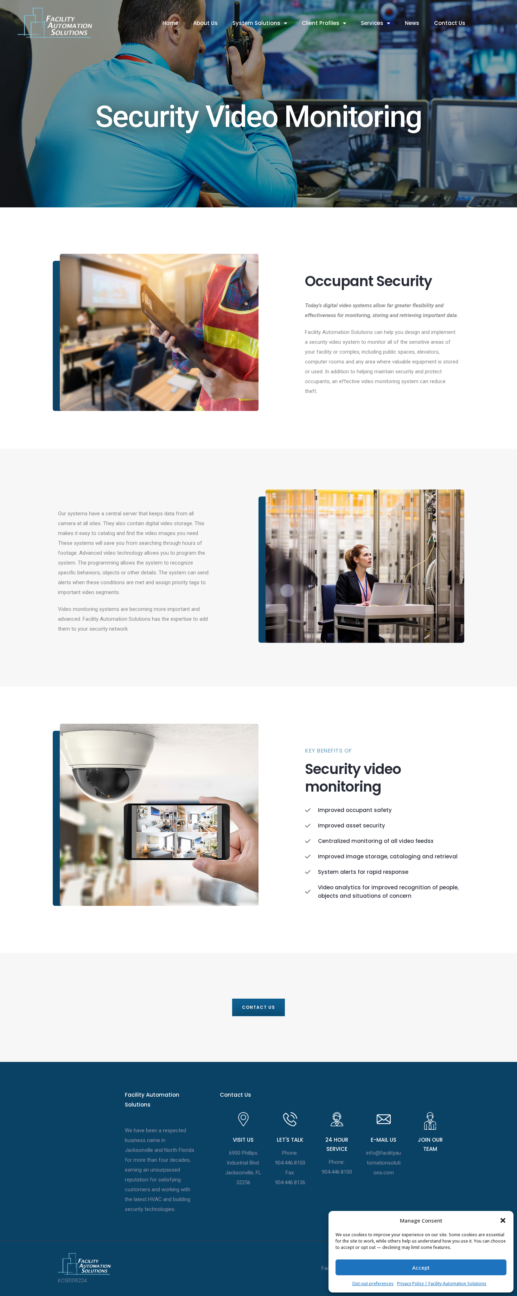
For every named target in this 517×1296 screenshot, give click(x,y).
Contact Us (449, 23)
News (412, 23)
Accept (421, 1267)
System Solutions (256, 23)
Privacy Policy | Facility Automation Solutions (441, 1284)
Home (170, 23)
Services (372, 23)
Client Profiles (320, 23)
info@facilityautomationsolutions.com (383, 1163)
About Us (205, 23)
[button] (502, 1220)
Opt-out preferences (373, 1284)
